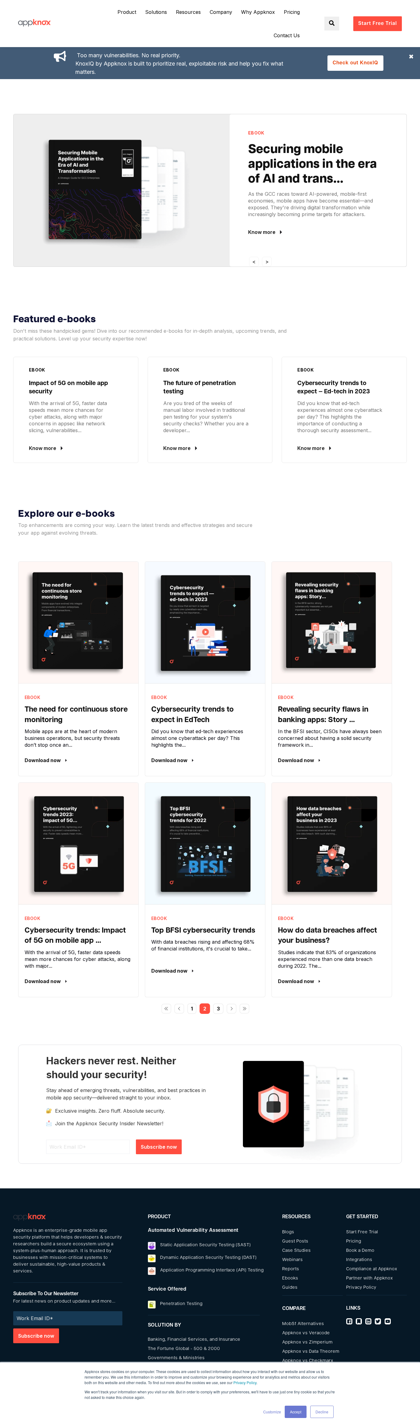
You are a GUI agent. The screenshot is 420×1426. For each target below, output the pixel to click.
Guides (290, 1287)
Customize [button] (272, 1411)
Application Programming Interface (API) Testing (212, 1270)
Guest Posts (295, 1241)
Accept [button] (295, 1411)
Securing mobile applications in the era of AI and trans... (312, 165)
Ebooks (290, 1278)
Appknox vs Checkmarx (307, 1361)
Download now (43, 760)
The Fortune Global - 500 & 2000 (184, 1349)
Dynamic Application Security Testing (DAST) (208, 1257)
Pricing (353, 1241)
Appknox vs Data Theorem (310, 1351)
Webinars (292, 1260)
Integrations (359, 1260)
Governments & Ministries (176, 1358)
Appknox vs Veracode (306, 1333)
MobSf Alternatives (303, 1324)
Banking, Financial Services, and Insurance (194, 1339)
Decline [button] (321, 1411)
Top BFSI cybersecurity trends (203, 930)
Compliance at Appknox (371, 1269)
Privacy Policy (244, 1382)
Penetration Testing (181, 1304)
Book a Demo (360, 1250)
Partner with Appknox (369, 1278)
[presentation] (254, 262)
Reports (290, 1269)
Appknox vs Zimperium (307, 1342)
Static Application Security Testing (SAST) (205, 1245)
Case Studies (296, 1250)
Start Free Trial (362, 1232)
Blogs (288, 1232)
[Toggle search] (331, 23)
